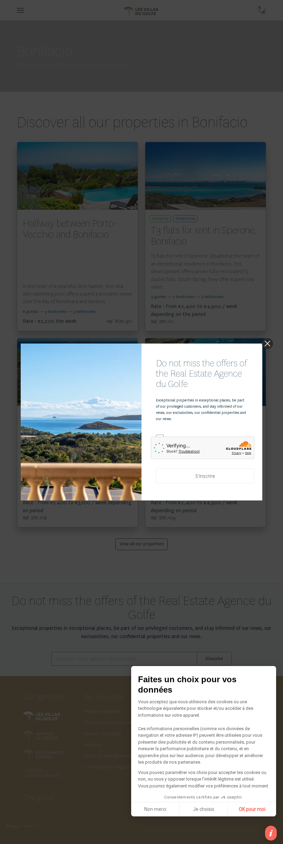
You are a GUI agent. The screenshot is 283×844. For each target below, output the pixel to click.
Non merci (155, 809)
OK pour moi (252, 809)
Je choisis (203, 809)
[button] (271, 833)
